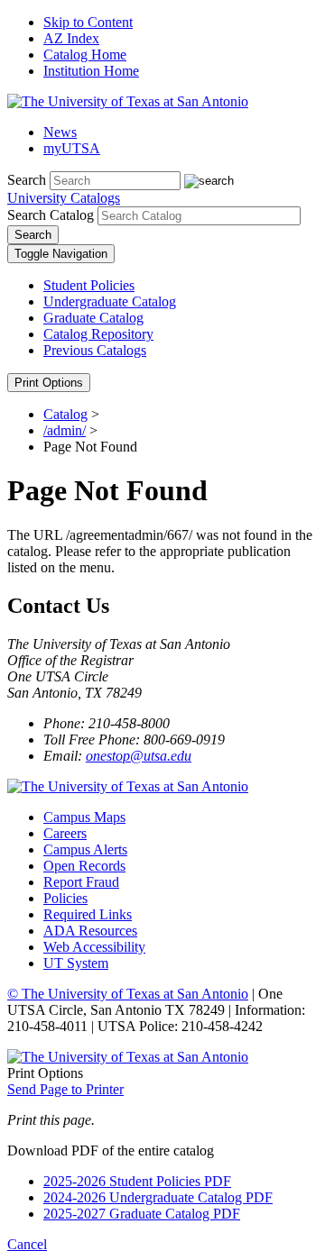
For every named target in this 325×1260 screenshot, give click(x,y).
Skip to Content (88, 22)
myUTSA (71, 148)
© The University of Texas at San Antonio (127, 993)
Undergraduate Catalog (109, 301)
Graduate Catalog (93, 317)
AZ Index (71, 38)
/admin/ (64, 430)
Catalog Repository (98, 334)
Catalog (65, 414)
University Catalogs (63, 197)
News (60, 132)
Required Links (87, 914)
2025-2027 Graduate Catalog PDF (141, 1213)
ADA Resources (90, 930)
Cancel (27, 1244)
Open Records (84, 865)
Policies (65, 898)
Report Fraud (81, 882)
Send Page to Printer (65, 1089)
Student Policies (89, 285)
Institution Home (91, 70)
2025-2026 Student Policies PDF (137, 1181)
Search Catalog (50, 215)
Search (26, 179)
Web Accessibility (94, 946)
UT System (75, 963)
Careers (65, 833)
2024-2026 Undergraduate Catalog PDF (158, 1197)
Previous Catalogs (94, 350)
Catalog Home (84, 54)
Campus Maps (84, 817)
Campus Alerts (85, 849)
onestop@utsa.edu (138, 755)
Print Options (48, 382)
